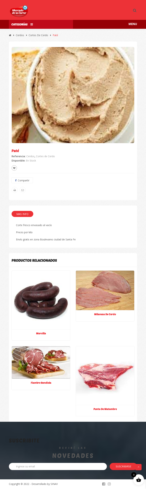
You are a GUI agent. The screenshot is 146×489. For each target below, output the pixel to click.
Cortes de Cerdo (38, 35)
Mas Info (22, 214)
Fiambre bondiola (41, 382)
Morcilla (41, 333)
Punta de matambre (105, 408)
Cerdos (20, 35)
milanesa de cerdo (105, 314)
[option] (73, 95)
